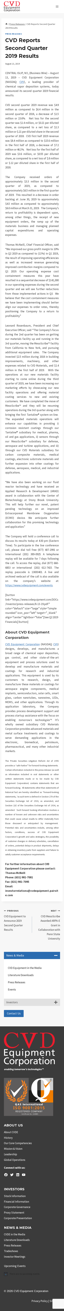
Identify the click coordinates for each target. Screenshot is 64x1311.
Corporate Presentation (18, 1218)
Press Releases (13, 34)
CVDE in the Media (14, 1234)
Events (12, 989)
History (8, 1138)
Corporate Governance (17, 1207)
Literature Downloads (21, 975)
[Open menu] (57, 6)
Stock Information (15, 1196)
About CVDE (11, 1132)
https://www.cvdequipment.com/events (29, 585)
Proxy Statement (14, 1212)
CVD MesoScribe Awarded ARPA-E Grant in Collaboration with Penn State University (49, 925)
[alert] (32, 1274)
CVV (22, 82)
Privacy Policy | (41, 1301)
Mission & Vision (13, 1149)
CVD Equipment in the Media (25, 968)
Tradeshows (11, 1251)
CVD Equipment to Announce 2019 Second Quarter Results (15, 920)
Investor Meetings (14, 1256)
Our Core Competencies (18, 1143)
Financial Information (16, 1201)
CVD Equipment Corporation (22, 644)
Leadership (10, 1154)
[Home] (6, 24)
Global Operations (14, 1160)
